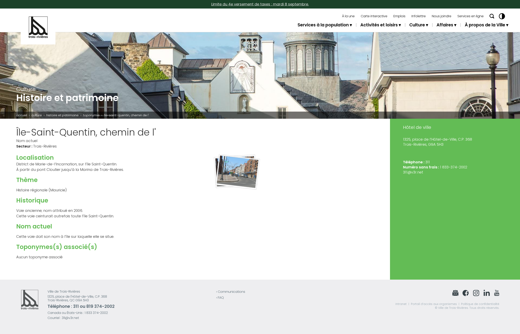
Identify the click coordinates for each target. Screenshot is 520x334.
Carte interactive (374, 16)
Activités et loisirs (379, 25)
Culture (417, 25)
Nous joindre (441, 16)
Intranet (401, 304)
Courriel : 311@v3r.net (63, 318)
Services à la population (323, 25)
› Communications (230, 291)
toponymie (91, 115)
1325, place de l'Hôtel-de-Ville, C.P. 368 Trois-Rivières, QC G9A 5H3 (77, 298)
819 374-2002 (100, 306)
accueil (21, 115)
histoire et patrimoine (62, 115)
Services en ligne (470, 16)
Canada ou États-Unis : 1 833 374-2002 (78, 312)
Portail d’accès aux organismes (434, 304)
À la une (348, 16)
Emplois (399, 16)
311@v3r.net (413, 172)
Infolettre (419, 16)
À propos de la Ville (485, 25)
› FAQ (220, 297)
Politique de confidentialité (480, 304)
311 (76, 306)
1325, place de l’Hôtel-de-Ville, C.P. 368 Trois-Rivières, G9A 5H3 (437, 142)
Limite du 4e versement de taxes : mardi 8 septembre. (260, 4)
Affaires (445, 25)
